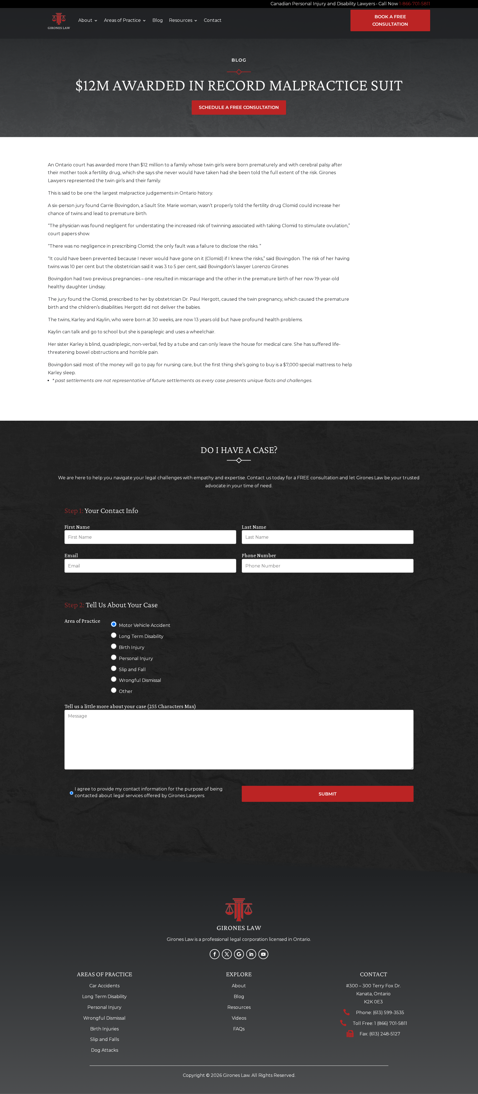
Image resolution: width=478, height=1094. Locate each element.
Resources (180, 20)
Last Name (254, 527)
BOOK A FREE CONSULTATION (390, 20)
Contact (213, 20)
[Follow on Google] (239, 954)
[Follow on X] (227, 954)
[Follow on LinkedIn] (251, 954)
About (85, 20)
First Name (77, 527)
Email (71, 555)
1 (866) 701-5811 (390, 1023)
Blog (157, 20)
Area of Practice (82, 621)
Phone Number (259, 555)
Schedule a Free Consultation (239, 107)
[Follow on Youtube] (263, 954)
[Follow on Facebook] (215, 954)
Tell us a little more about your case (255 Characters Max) (130, 706)
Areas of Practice (122, 20)
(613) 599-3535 (388, 1012)
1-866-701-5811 (414, 3)
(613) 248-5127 (384, 1034)
